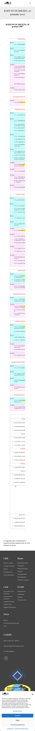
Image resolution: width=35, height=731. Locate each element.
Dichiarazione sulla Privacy (21, 728)
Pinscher (20, 571)
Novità (5, 620)
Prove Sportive (22, 600)
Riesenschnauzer (23, 563)
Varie (5, 626)
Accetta (17, 715)
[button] (32, 694)
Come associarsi (8, 575)
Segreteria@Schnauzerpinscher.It (13, 646)
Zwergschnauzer (23, 568)
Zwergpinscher (22, 574)
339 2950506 (10, 651)
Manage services (17, 711)
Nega (17, 720)
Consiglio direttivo (9, 566)
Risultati (20, 597)
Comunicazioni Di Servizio (11, 623)
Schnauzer (21, 566)
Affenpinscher (22, 577)
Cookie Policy (10, 728)
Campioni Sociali (8, 601)
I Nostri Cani (7, 604)
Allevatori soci (7, 572)
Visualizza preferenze (18, 725)
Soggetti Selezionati (9, 607)
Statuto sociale (8, 563)
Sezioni (5, 569)
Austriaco (26, 580)
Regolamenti (21, 591)
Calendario (21, 594)
